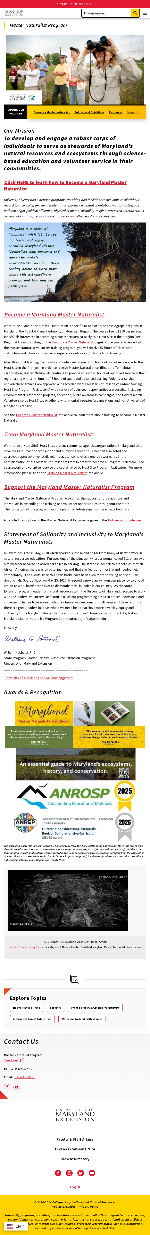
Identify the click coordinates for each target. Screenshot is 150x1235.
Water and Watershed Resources (82, 1019)
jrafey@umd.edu (24, 1077)
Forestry (55, 1007)
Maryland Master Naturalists (49, 434)
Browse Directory (75, 1158)
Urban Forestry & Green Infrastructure (95, 1007)
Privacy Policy (88, 1206)
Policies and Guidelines (89, 112)
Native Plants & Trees (26, 1007)
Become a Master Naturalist (52, 112)
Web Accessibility (64, 1206)
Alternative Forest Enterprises (32, 1019)
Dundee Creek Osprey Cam (24, 947)
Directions (11, 1060)
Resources (115, 112)
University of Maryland (75, 4)
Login (75, 1187)
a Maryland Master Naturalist (54, 314)
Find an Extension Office (75, 1149)
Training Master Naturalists (67, 473)
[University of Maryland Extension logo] (14, 13)
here (126, 509)
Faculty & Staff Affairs (75, 1139)
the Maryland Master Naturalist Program (69, 487)
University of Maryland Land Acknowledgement (39, 678)
